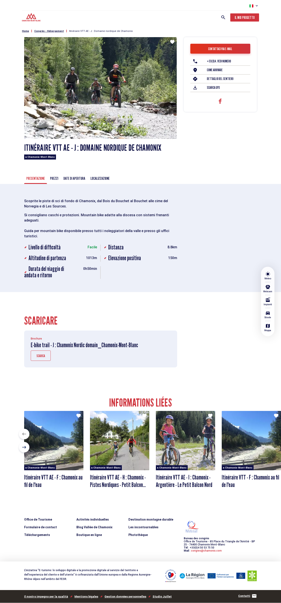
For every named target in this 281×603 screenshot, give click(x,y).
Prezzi (54, 178)
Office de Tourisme (38, 519)
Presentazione (35, 178)
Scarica (40, 356)
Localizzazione (100, 178)
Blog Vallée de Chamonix (94, 527)
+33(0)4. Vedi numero (219, 61)
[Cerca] (223, 17)
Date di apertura (74, 178)
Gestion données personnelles (125, 596)
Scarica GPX (213, 87)
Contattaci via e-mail (220, 49)
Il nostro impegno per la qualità (46, 596)
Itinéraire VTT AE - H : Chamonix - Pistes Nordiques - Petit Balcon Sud (118, 485)
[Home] (31, 18)
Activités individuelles (92, 519)
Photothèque (138, 535)
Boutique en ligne (89, 535)
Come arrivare (215, 70)
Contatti (244, 596)
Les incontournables (143, 527)
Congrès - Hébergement (49, 31)
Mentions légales (86, 596)
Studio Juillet (162, 596)
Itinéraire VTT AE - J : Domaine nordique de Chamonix (101, 31)
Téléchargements (37, 535)
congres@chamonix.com (206, 550)
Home (25, 31)
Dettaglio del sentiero (220, 79)
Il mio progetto (245, 17)
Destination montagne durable (150, 519)
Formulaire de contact (40, 527)
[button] (24, 434)
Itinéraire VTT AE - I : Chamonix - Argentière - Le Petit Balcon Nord (184, 481)
